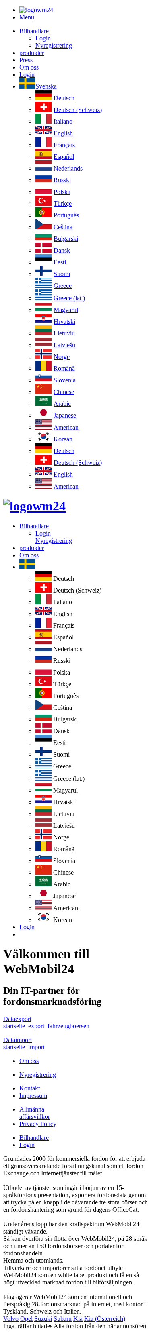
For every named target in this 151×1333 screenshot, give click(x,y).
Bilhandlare (34, 30)
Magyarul (66, 309)
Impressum (33, 1095)
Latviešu (64, 345)
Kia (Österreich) (104, 1318)
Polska (62, 191)
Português (66, 215)
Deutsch (64, 98)
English (63, 133)
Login (43, 38)
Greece (63, 285)
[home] (34, 506)
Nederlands (68, 168)
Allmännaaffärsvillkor (34, 1113)
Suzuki (43, 1318)
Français (64, 144)
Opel (26, 1318)
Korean (63, 439)
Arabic (62, 403)
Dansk (62, 250)
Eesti (60, 262)
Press (26, 60)
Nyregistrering (53, 45)
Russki (62, 180)
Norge (62, 356)
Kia (78, 1318)
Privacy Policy (37, 1123)
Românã (64, 368)
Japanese (65, 415)
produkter (31, 52)
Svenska (46, 86)
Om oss (29, 67)
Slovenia (65, 380)
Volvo (11, 1318)
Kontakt (29, 1088)
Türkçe (63, 203)
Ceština (63, 227)
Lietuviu (64, 333)
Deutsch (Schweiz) (78, 109)
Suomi (62, 273)
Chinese (64, 391)
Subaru (63, 1318)
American (66, 427)
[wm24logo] (36, 9)
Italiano (63, 121)
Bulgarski (66, 238)
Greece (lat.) (69, 298)
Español (64, 156)
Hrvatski (64, 321)
